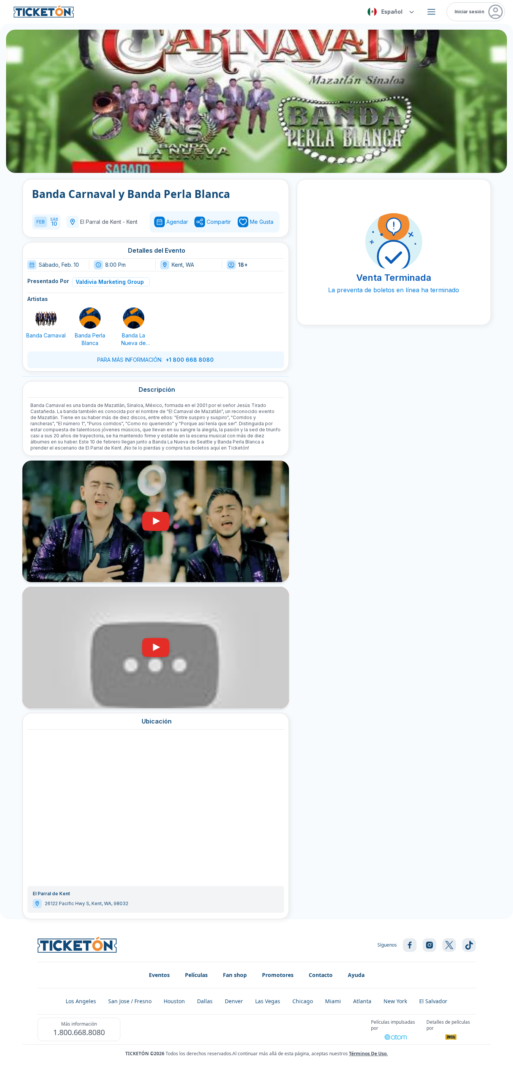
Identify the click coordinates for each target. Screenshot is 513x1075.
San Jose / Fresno (130, 1001)
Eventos (159, 974)
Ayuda (356, 974)
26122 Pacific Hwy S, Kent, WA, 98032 (86, 903)
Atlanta (362, 1001)
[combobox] (389, 11)
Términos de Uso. (368, 1053)
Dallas (205, 1001)
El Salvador (433, 1001)
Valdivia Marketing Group (110, 282)
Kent (131, 221)
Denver (234, 1001)
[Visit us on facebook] (410, 945)
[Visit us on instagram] (429, 945)
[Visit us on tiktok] (469, 945)
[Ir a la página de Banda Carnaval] (46, 318)
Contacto (321, 974)
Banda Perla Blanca (90, 339)
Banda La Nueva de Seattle (133, 339)
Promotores (278, 974)
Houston (174, 1001)
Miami (333, 1001)
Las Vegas (267, 1001)
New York (395, 1001)
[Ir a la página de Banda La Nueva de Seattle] (133, 318)
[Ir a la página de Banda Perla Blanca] (90, 318)
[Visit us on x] (449, 945)
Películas (196, 974)
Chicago (302, 1001)
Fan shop (235, 974)
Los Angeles (81, 1001)
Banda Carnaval (46, 335)
